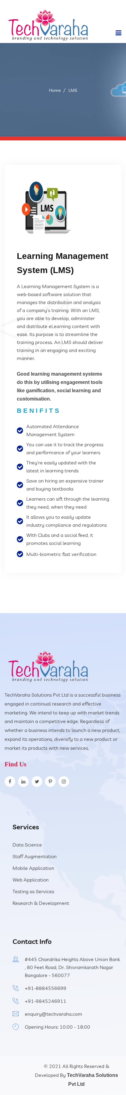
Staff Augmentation (35, 856)
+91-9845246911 (45, 1001)
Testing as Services (33, 891)
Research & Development (41, 903)
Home (55, 90)
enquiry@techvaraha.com (53, 1014)
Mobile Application (33, 868)
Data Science (27, 845)
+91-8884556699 (45, 988)
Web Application (31, 880)
